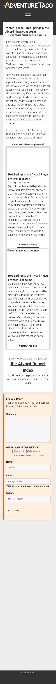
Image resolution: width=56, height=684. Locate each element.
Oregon (42, 35)
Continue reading (29, 245)
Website (10, 493)
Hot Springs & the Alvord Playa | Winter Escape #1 (28, 176)
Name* (9, 462)
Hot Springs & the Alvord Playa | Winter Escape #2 (28, 277)
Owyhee (32, 35)
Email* (9, 475)
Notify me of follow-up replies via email (29, 486)
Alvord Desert (21, 35)
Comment (11, 414)
